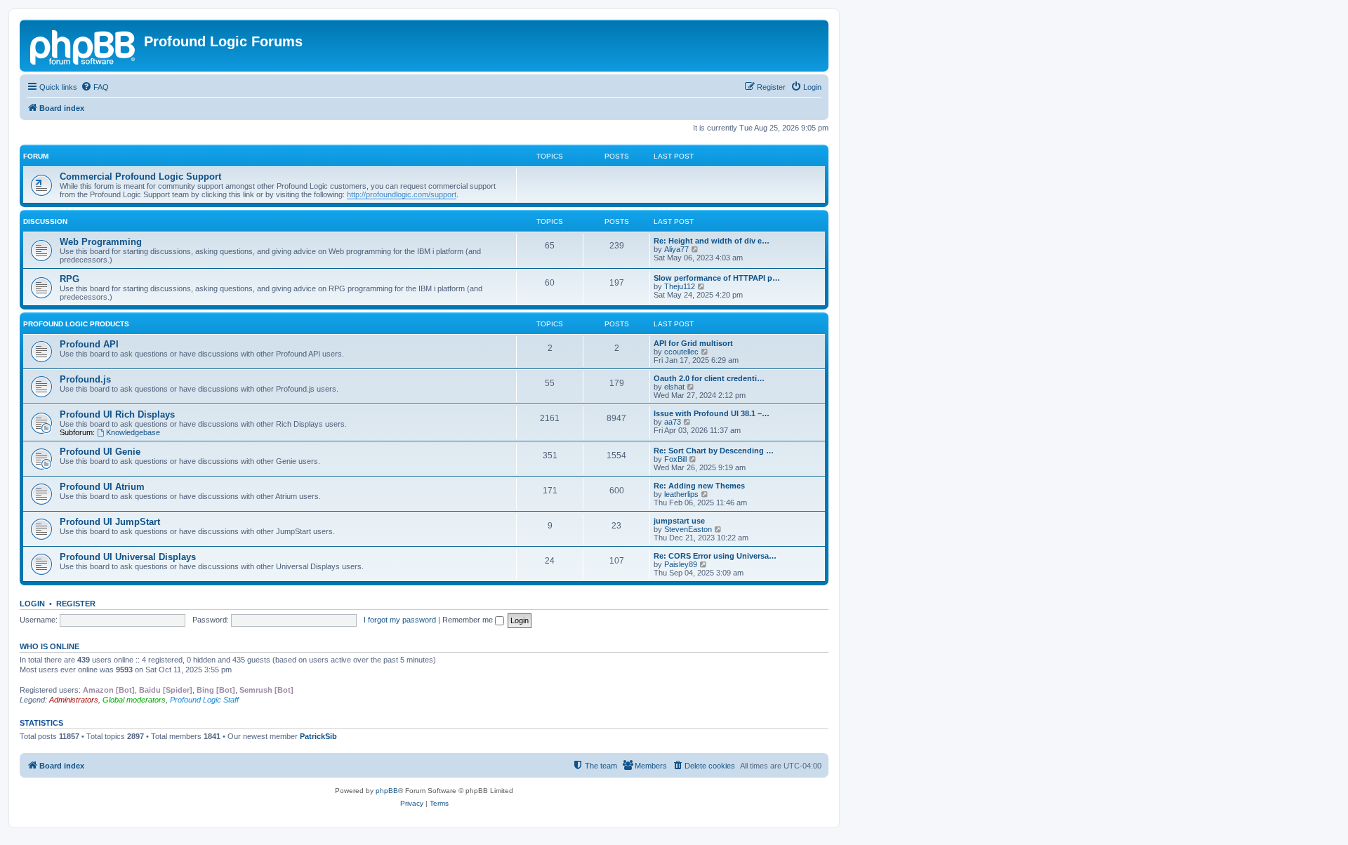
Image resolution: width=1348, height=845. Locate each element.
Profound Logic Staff (204, 700)
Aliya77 (676, 249)
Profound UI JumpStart (110, 522)
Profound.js (85, 379)
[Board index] (83, 45)
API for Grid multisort (693, 343)
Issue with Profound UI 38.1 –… (711, 413)
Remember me (468, 620)
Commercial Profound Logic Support (140, 176)
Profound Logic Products (76, 324)
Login (32, 603)
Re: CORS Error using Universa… (715, 556)
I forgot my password (400, 620)
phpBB (387, 790)
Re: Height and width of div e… (711, 241)
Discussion (45, 221)
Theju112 (679, 286)
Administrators (73, 700)
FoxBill (675, 459)
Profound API (89, 344)
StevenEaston (688, 529)
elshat (674, 386)
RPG (69, 279)
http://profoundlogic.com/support (401, 194)
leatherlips (681, 494)
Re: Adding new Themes (699, 485)
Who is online (49, 646)
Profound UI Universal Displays (128, 557)
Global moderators (134, 700)
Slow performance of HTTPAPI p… (717, 278)
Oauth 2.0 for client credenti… (709, 378)
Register (75, 603)
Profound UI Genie (100, 451)
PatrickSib (318, 736)
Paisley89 (680, 564)
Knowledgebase (133, 432)
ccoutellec (681, 351)
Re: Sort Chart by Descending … (714, 450)
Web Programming (101, 242)
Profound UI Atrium (102, 486)
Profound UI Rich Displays (117, 414)
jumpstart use (679, 521)
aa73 (672, 422)
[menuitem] (95, 87)
